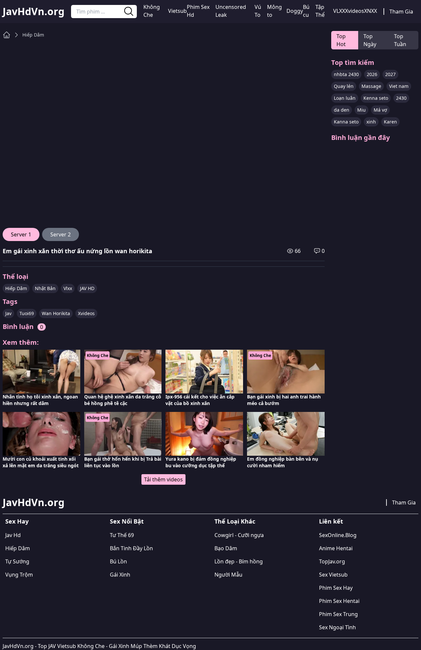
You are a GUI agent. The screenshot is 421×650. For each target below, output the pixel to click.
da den (341, 110)
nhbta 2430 (346, 74)
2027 (390, 74)
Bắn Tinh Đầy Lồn (131, 548)
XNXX (370, 10)
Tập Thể (320, 10)
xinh (371, 122)
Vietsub (177, 10)
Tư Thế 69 (122, 535)
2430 (401, 98)
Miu (361, 110)
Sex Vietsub (333, 574)
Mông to (274, 10)
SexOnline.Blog (338, 535)
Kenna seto (375, 98)
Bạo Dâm (225, 548)
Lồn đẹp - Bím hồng (238, 561)
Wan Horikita (56, 313)
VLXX (339, 10)
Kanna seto (346, 122)
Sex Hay (17, 521)
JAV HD (87, 288)
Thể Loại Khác (234, 521)
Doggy (294, 10)
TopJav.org (332, 561)
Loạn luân (345, 98)
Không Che (151, 10)
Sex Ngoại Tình (337, 627)
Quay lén (344, 86)
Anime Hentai (336, 548)
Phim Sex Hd (198, 10)
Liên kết (331, 521)
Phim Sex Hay (336, 587)
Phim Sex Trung (338, 614)
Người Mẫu (228, 574)
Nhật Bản (45, 288)
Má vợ (380, 110)
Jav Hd (13, 535)
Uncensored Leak (230, 10)
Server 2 (60, 234)
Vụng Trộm (19, 574)
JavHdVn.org (33, 11)
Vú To (258, 10)
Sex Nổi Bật (127, 521)
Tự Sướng (17, 561)
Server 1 (21, 234)
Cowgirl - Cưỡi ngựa (239, 535)
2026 (372, 74)
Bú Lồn (118, 561)
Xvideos (354, 10)
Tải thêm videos (163, 479)
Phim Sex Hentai (339, 601)
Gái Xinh (120, 574)
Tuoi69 (26, 313)
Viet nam (399, 86)
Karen (390, 122)
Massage (371, 86)
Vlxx (67, 288)
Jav (8, 313)
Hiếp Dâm (33, 35)
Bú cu (306, 10)
